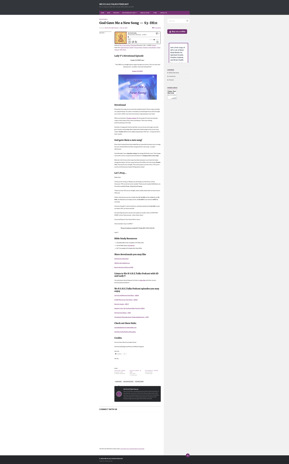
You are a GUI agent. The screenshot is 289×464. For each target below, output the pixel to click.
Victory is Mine (139, 381)
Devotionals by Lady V (129, 12)
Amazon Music (138, 47)
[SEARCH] (187, 21)
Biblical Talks (145, 12)
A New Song (118, 381)
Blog (108, 12)
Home (102, 12)
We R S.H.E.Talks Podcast (114, 4)
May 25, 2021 (123, 28)
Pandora (145, 47)
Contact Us (163, 12)
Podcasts (116, 12)
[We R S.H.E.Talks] (172, 98)
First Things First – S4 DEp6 (151, 370)
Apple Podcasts (124, 47)
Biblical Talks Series (174, 72)
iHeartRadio (152, 47)
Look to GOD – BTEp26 (119, 370)
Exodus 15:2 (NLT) (137, 71)
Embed (154, 45)
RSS (121, 50)
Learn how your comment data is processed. (132, 448)
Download (134, 45)
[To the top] (188, 455)
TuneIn (158, 47)
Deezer (117, 50)
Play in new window (124, 45)
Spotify (132, 47)
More (124, 50)
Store (155, 12)
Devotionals (103, 19)
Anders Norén (109, 461)
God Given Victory (128, 381)
